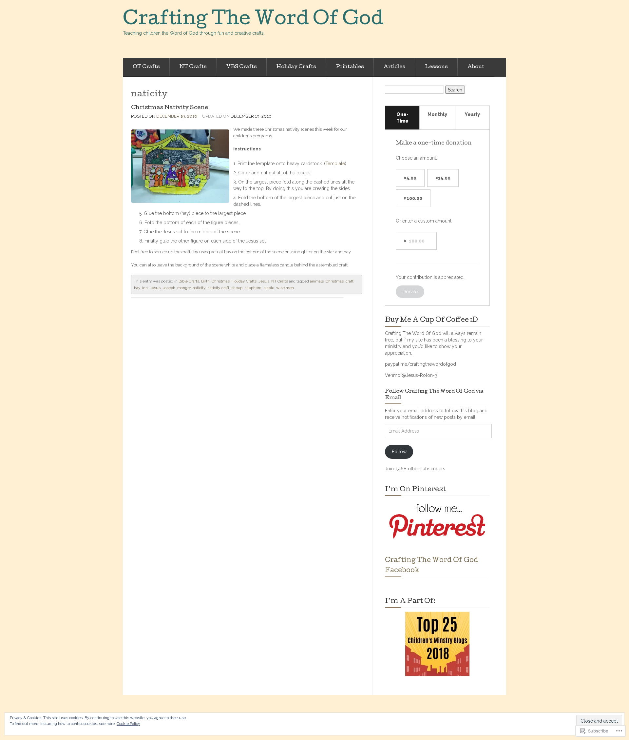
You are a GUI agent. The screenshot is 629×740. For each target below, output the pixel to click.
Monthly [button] (437, 114)
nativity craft (218, 287)
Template (335, 163)
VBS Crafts (241, 67)
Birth (205, 281)
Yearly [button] (472, 114)
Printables (350, 67)
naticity (199, 287)
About (475, 67)
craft (349, 281)
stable (268, 287)
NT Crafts (193, 67)
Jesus (263, 281)
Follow (399, 451)
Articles (394, 67)
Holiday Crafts (296, 67)
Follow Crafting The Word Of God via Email (434, 395)
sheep (236, 287)
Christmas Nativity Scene (169, 108)
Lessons (436, 67)
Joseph (168, 287)
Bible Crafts (189, 281)
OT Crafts (146, 67)
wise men (285, 287)
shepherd (252, 287)
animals (317, 281)
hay (137, 287)
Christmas (221, 281)
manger (184, 287)
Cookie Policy (128, 723)
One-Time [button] (402, 118)
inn (145, 287)
